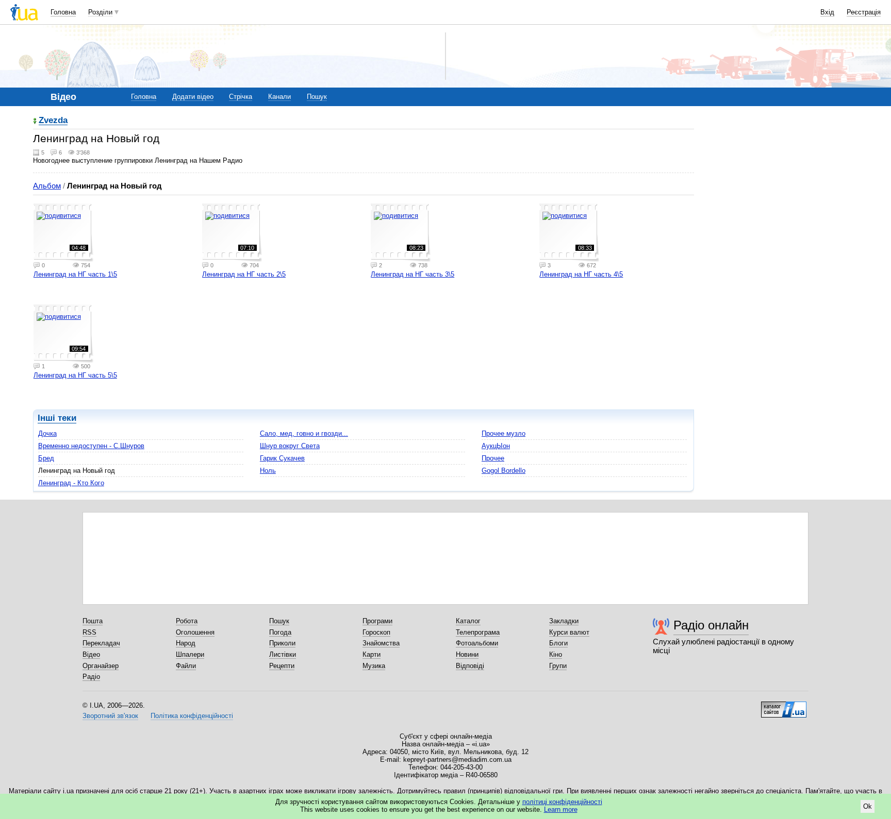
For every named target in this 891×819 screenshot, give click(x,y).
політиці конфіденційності (562, 802)
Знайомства (381, 643)
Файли (186, 666)
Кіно (555, 654)
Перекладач (101, 643)
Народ (185, 643)
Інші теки (57, 418)
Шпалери (190, 654)
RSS (89, 632)
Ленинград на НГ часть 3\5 (412, 274)
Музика (373, 666)
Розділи (100, 12)
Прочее (493, 458)
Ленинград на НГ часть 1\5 (75, 274)
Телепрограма (478, 632)
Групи (558, 666)
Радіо (91, 676)
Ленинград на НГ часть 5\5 (75, 375)
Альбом (47, 185)
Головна (63, 12)
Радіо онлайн (711, 625)
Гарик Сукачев (282, 458)
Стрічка (240, 96)
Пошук (317, 96)
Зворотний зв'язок (110, 716)
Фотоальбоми (477, 643)
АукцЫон (496, 446)
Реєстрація (864, 12)
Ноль (268, 470)
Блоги (558, 643)
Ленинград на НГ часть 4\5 (581, 274)
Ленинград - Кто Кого (71, 483)
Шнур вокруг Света (290, 446)
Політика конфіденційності (192, 716)
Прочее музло (503, 433)
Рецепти (281, 666)
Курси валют (569, 632)
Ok (867, 806)
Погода (280, 632)
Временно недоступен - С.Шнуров (91, 446)
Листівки (282, 654)
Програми (377, 621)
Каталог (468, 621)
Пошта (92, 621)
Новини (467, 654)
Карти (371, 654)
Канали (279, 96)
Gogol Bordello (503, 470)
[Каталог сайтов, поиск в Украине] (783, 706)
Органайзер (100, 666)
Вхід (827, 12)
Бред (46, 458)
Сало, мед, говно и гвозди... (304, 433)
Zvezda (53, 120)
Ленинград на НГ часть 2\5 (244, 274)
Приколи (282, 643)
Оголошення (195, 632)
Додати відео (192, 96)
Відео (91, 654)
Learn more (561, 809)
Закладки (564, 621)
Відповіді (470, 666)
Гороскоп (376, 632)
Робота (186, 621)
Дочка (47, 433)
